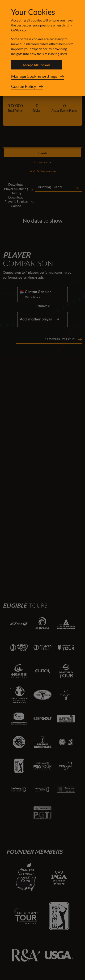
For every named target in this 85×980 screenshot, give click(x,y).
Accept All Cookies (36, 65)
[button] (42, 76)
